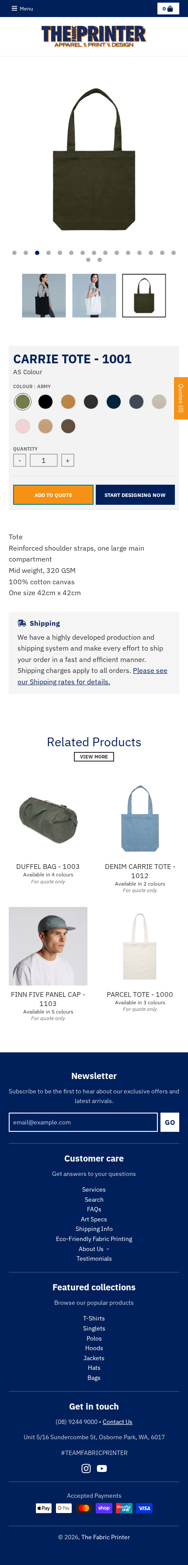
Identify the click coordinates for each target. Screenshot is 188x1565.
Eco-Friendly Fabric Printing (94, 1239)
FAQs (94, 1209)
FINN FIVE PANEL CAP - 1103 (48, 999)
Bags (94, 1378)
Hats (94, 1368)
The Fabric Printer (105, 1537)
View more (94, 757)
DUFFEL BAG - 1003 (48, 866)
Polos (94, 1338)
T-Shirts (94, 1318)
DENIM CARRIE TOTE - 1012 (140, 871)
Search (94, 1199)
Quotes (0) (181, 398)
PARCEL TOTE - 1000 (140, 994)
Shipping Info (94, 1229)
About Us (91, 1249)
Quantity (25, 449)
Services (94, 1189)
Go (170, 1122)
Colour (32, 386)
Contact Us (117, 1422)
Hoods (94, 1348)
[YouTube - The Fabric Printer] (102, 1468)
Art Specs (94, 1219)
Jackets (94, 1358)
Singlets (94, 1328)
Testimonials (94, 1258)
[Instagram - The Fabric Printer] (86, 1468)
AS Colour (27, 372)
